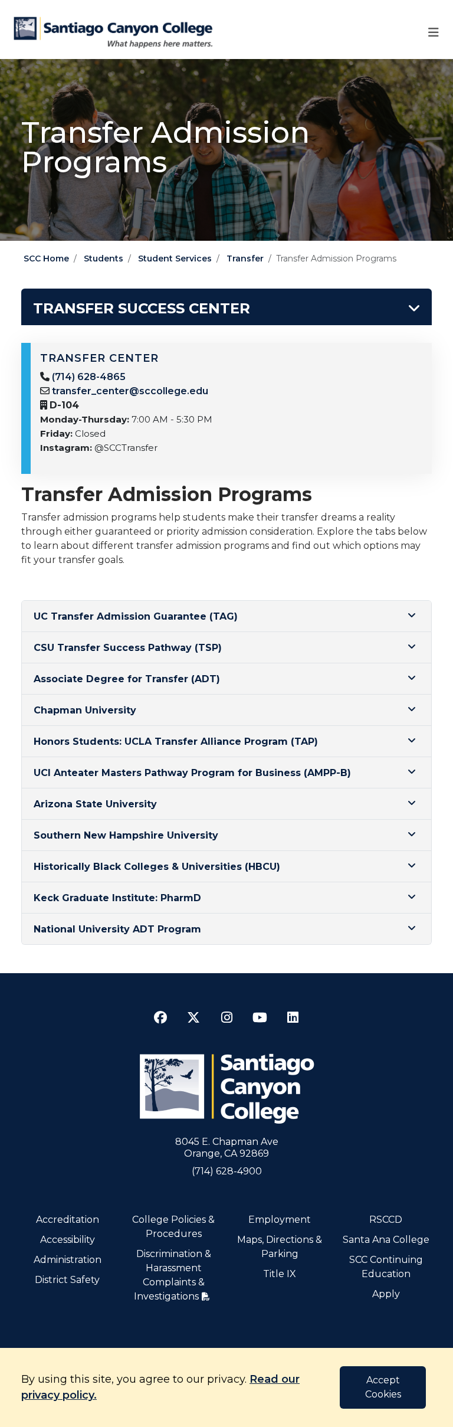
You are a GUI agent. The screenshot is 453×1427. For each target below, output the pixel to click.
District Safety (67, 1279)
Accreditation (67, 1219)
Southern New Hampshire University (126, 835)
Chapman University (85, 710)
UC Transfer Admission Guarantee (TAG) (136, 616)
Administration (67, 1259)
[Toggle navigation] (433, 32)
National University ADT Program (117, 929)
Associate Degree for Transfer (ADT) (127, 679)
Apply (386, 1294)
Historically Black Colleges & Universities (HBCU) (157, 866)
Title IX (279, 1273)
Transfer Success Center (141, 308)
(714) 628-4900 (227, 1171)
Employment (279, 1219)
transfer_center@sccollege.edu (130, 391)
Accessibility (67, 1239)
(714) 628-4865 (89, 376)
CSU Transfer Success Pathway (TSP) (128, 647)
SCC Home (46, 258)
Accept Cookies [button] (383, 1387)
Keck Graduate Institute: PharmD (117, 898)
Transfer (245, 258)
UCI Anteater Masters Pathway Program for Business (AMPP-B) (192, 772)
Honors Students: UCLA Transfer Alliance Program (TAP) (176, 741)
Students (103, 258)
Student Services (175, 258)
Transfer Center (99, 358)
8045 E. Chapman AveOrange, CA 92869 (226, 1147)
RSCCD (385, 1219)
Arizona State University (95, 804)
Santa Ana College (386, 1239)
